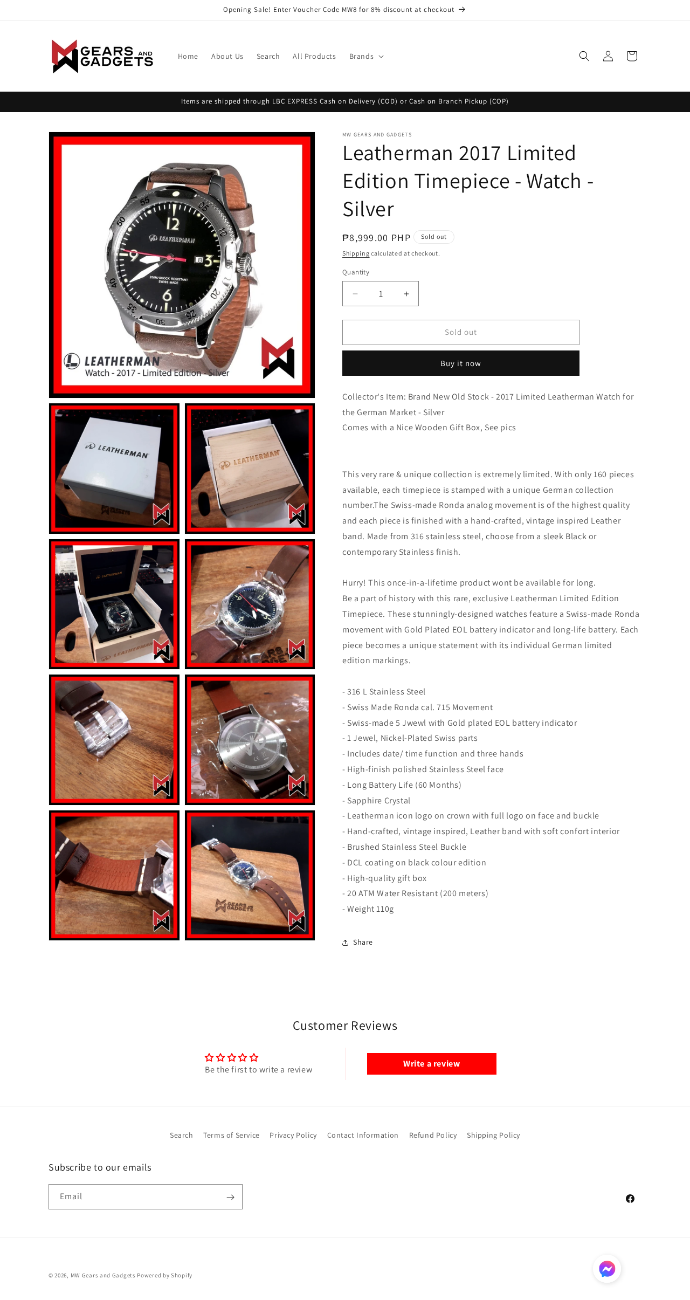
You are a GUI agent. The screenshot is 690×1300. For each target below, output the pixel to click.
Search (182, 1135)
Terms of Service (231, 1135)
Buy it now (460, 363)
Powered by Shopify (164, 1275)
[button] (366, 56)
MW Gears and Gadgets (103, 1275)
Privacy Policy (293, 1135)
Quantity (355, 272)
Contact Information (363, 1135)
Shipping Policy (493, 1135)
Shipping (356, 253)
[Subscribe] (230, 1197)
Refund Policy (433, 1135)
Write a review (431, 1063)
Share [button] (363, 942)
